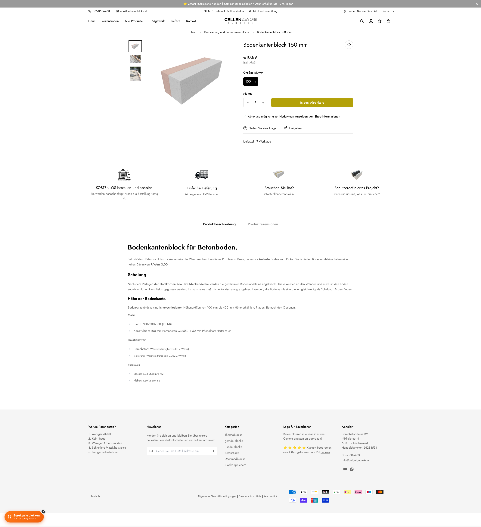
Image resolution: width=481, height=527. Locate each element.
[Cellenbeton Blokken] (240, 21)
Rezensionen (110, 21)
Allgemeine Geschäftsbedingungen (217, 496)
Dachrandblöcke (235, 459)
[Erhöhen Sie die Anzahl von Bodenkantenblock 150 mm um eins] (263, 102)
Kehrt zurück (270, 496)
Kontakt (191, 21)
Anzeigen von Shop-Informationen (317, 116)
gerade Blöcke (234, 441)
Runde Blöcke (233, 447)
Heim (91, 21)
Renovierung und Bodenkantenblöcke (226, 32)
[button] (387, 21)
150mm (250, 81)
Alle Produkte (134, 21)
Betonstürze (232, 453)
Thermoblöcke (233, 435)
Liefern (175, 21)
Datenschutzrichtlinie (250, 496)
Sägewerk (158, 21)
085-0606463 (351, 455)
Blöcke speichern (235, 465)
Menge (248, 93)
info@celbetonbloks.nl (356, 460)
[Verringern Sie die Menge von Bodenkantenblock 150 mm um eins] (248, 102)
